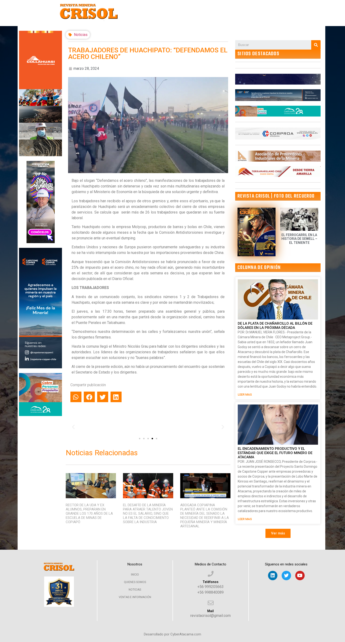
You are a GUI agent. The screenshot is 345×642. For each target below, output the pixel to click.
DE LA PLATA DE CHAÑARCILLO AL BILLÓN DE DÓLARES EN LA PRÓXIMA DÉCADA (275, 325)
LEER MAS (245, 394)
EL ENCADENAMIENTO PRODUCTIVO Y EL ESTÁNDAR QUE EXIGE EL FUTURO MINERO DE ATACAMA (275, 453)
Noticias (81, 34)
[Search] (316, 45)
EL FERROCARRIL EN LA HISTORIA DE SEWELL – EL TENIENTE (299, 239)
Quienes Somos (135, 582)
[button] (139, 438)
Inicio (135, 574)
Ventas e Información (135, 597)
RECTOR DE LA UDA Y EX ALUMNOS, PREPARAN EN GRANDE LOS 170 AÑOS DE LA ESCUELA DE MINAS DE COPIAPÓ (89, 513)
